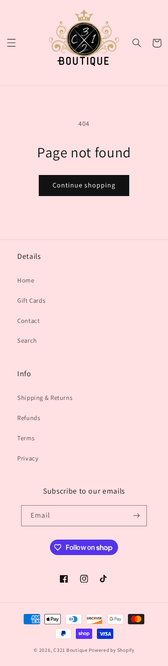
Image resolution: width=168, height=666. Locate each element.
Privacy (27, 458)
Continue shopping (84, 185)
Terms (25, 438)
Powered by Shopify (111, 650)
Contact (28, 320)
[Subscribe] (136, 515)
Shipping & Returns (44, 397)
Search (27, 340)
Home (25, 280)
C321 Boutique (70, 650)
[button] (11, 43)
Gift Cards (31, 300)
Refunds (28, 418)
